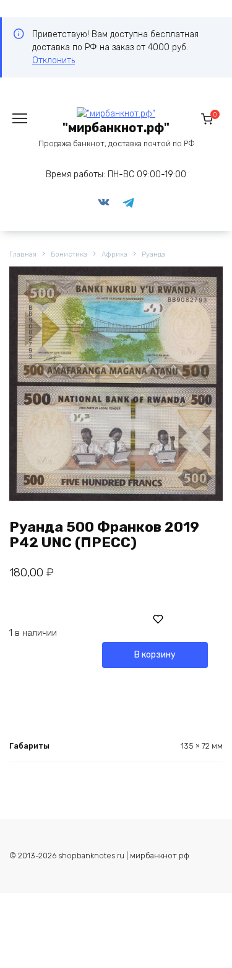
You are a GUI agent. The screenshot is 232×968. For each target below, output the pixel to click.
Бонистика (69, 254)
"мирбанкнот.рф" (116, 128)
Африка (114, 254)
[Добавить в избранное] (158, 619)
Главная (23, 254)
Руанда (153, 254)
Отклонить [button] (53, 60)
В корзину (155, 654)
